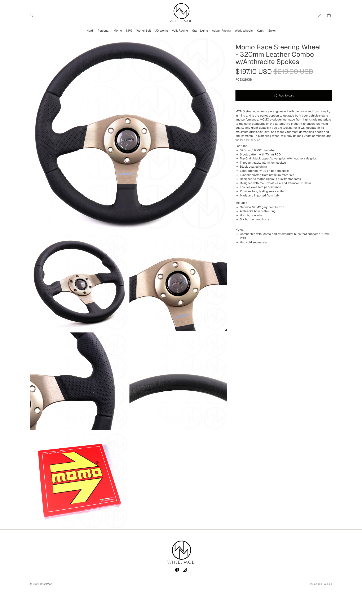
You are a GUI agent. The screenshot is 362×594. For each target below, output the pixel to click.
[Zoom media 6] (79, 480)
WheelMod (46, 584)
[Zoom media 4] (79, 381)
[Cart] (329, 15)
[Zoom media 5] (178, 381)
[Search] (31, 15)
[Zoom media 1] (128, 133)
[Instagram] (184, 569)
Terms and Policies (321, 584)
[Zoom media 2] (79, 282)
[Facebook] (177, 569)
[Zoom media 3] (178, 282)
